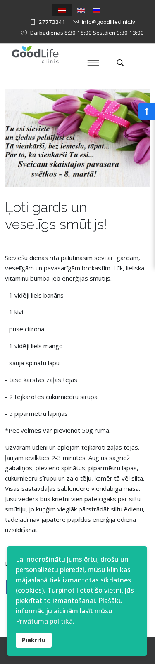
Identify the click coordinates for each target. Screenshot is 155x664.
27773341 (52, 22)
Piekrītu (33, 640)
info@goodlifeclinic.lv (108, 22)
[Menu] (93, 62)
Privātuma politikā (44, 621)
